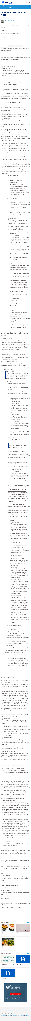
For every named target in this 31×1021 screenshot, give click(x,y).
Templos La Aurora (6, 966)
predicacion (3, 25)
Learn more (25, 7)
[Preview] (13, 964)
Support (27, 1015)
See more (27, 922)
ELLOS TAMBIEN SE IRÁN (23, 964)
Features (3, 1015)
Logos (10, 1013)
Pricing (9, 1015)
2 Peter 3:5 (4, 30)
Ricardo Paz (4, 980)
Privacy (14, 1015)
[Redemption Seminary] (15, 992)
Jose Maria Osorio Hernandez (12, 20)
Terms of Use (20, 1015)
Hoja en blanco (5, 978)
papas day (4, 964)
